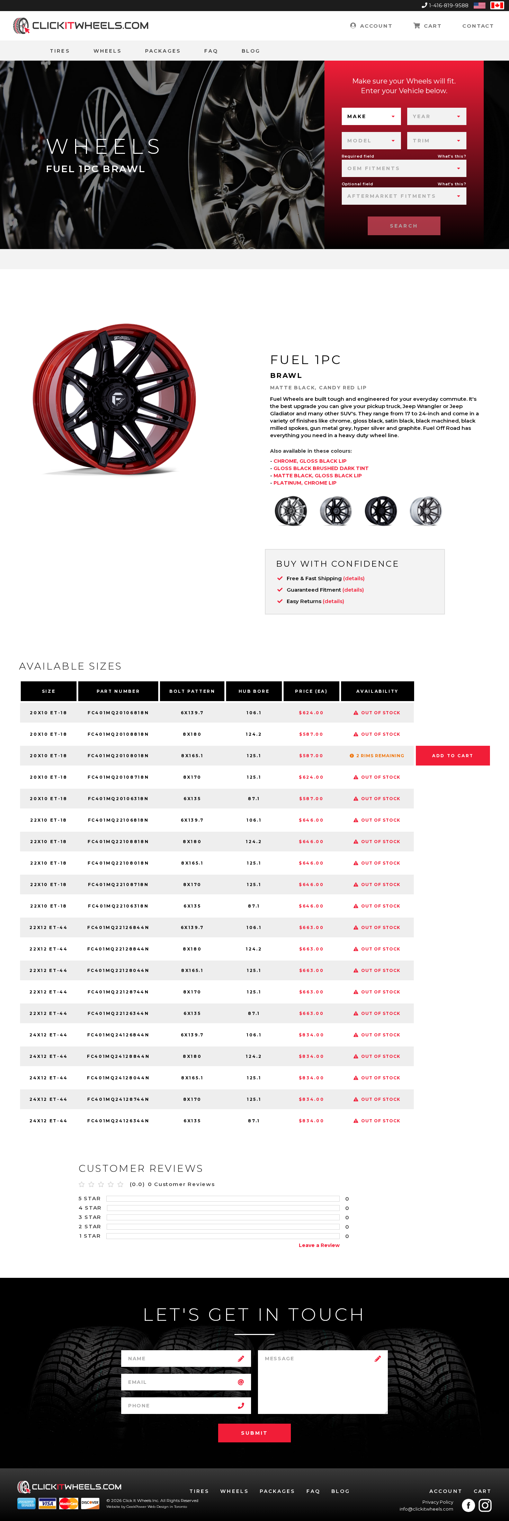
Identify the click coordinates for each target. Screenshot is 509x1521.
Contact (478, 26)
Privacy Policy (437, 1502)
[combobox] (371, 116)
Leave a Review (319, 1245)
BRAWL (286, 375)
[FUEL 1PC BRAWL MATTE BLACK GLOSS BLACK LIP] (381, 511)
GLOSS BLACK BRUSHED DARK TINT (321, 468)
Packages (163, 51)
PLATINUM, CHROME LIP (305, 483)
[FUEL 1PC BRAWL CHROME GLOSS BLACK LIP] (291, 511)
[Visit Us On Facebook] (468, 1505)
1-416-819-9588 (448, 5)
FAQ (211, 51)
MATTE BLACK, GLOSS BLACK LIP (318, 475)
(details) (354, 578)
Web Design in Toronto (167, 1506)
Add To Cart (453, 755)
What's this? (452, 156)
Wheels (107, 51)
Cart (431, 26)
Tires (60, 51)
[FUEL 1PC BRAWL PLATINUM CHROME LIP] (426, 511)
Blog (251, 51)
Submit (254, 1433)
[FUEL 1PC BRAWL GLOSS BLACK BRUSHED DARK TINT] (336, 511)
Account (375, 26)
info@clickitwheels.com (426, 1509)
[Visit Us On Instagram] (485, 1505)
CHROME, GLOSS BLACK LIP (310, 461)
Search (404, 226)
